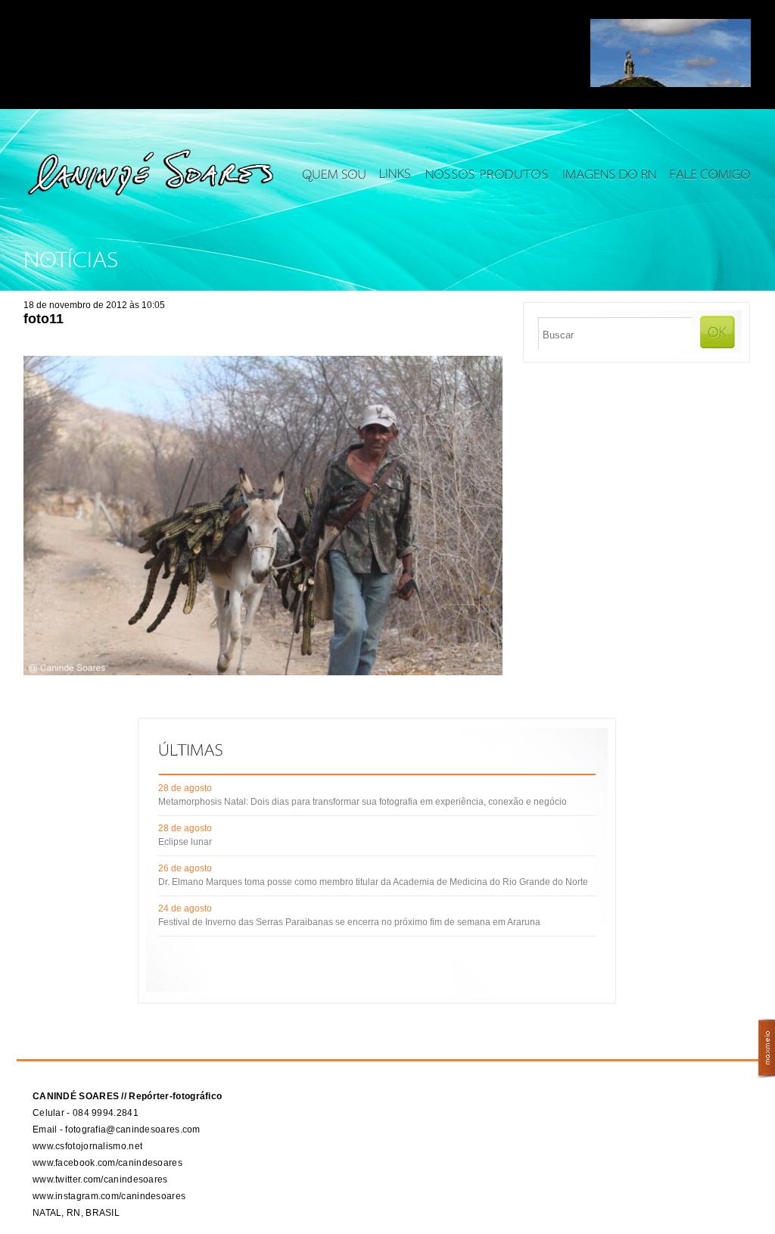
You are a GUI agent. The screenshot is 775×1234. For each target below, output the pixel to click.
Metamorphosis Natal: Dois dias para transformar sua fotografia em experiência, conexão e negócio (362, 801)
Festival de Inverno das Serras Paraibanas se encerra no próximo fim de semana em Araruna (349, 922)
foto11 (43, 318)
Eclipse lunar (185, 842)
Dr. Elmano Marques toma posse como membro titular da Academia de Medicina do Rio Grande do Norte (373, 882)
